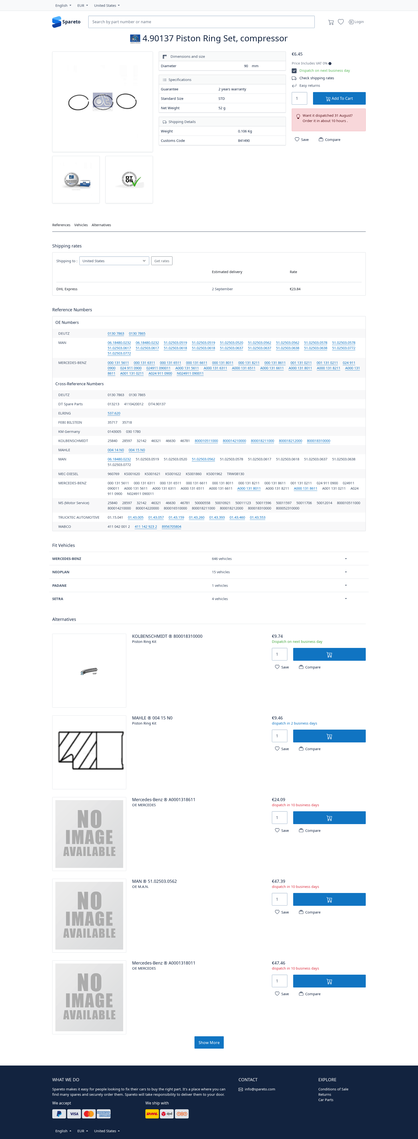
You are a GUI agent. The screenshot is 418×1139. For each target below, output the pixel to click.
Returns (324, 1094)
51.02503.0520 (231, 342)
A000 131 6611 (272, 367)
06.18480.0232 (119, 342)
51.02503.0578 (315, 342)
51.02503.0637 (231, 347)
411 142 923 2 (146, 526)
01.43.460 (237, 517)
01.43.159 (176, 517)
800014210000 (234, 440)
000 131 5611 (118, 362)
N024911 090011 (190, 373)
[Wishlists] (341, 22)
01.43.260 (196, 517)
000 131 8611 (275, 362)
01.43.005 (135, 517)
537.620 (114, 413)
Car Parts (325, 1099)
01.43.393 (217, 517)
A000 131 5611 (187, 367)
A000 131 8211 (328, 367)
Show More (209, 1042)
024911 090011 (158, 367)
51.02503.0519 (175, 342)
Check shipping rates (316, 77)
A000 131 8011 (300, 367)
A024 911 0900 (160, 373)
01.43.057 (156, 517)
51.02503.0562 (259, 342)
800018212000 (290, 440)
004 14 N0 (116, 449)
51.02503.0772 (343, 347)
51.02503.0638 (287, 347)
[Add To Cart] (329, 654)
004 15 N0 (137, 449)
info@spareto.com (260, 1089)
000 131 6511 (170, 362)
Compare (332, 139)
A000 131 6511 (243, 367)
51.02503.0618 (175, 347)
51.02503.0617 (119, 347)
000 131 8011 (222, 362)
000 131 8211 (249, 362)
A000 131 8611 (305, 488)
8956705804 (171, 526)
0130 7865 (137, 333)
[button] (63, 5)
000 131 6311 (144, 362)
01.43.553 (257, 517)
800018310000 (318, 440)
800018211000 (262, 440)
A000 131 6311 (215, 367)
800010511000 (206, 440)
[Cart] (331, 22)
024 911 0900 (131, 367)
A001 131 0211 (132, 373)
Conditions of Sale (333, 1089)
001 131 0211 (301, 362)
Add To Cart (342, 98)
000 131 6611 (196, 362)
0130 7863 (116, 333)
